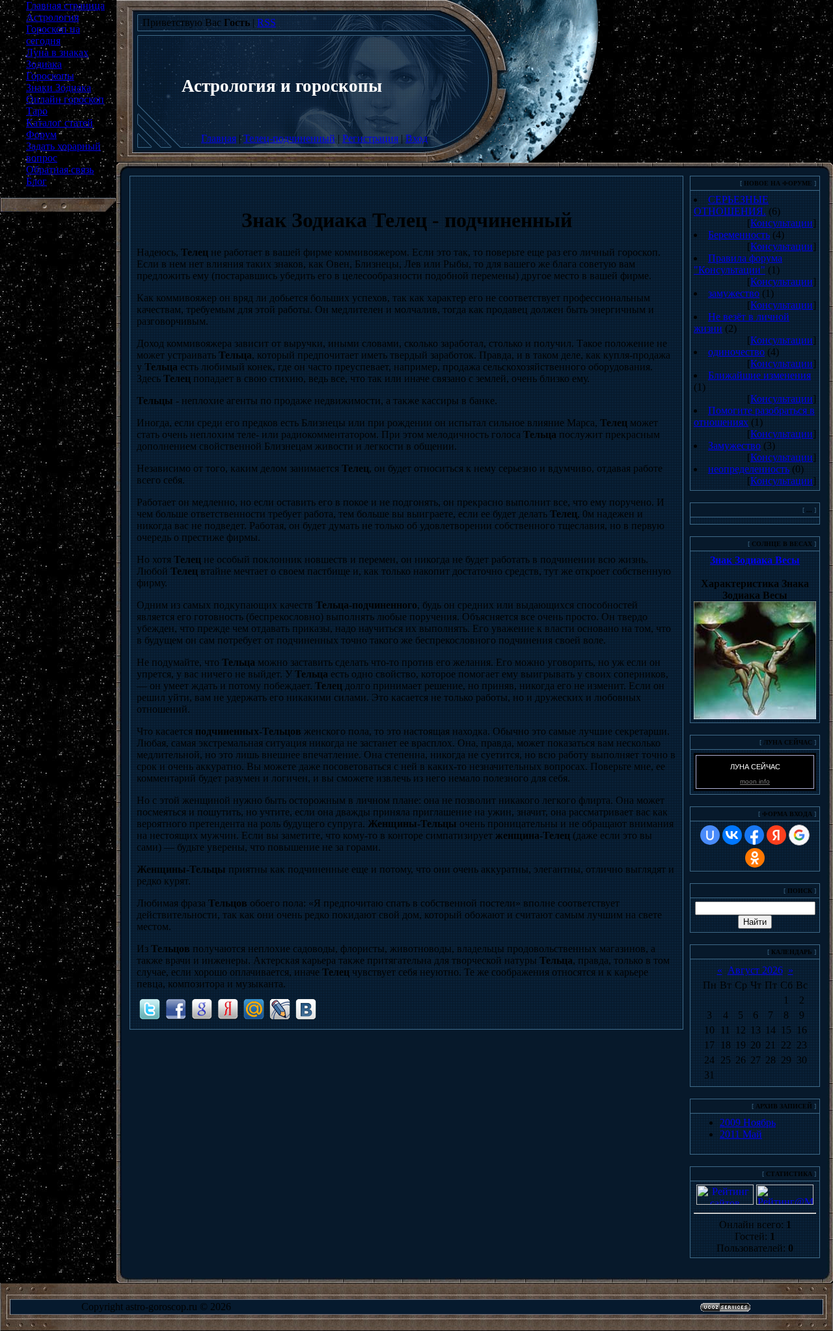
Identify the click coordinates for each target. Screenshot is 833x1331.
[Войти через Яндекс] (776, 835)
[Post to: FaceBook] (176, 1008)
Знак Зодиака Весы (755, 560)
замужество (733, 293)
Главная (218, 138)
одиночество (736, 351)
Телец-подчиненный (289, 138)
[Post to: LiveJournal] (280, 1008)
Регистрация (370, 138)
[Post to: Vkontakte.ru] (306, 1008)
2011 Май (741, 1134)
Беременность (739, 234)
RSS (266, 22)
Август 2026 (755, 970)
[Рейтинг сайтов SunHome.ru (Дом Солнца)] (725, 1201)
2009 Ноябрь (748, 1122)
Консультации (781, 222)
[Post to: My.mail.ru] (254, 1008)
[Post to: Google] (202, 1008)
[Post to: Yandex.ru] (228, 1008)
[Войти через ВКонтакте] (732, 835)
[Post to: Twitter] (150, 1008)
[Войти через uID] (710, 835)
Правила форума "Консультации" (738, 264)
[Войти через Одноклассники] (755, 858)
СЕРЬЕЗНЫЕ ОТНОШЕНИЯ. (731, 205)
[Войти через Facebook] (754, 835)
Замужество (734, 445)
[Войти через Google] (799, 835)
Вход (416, 138)
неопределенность (748, 468)
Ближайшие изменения (759, 375)
